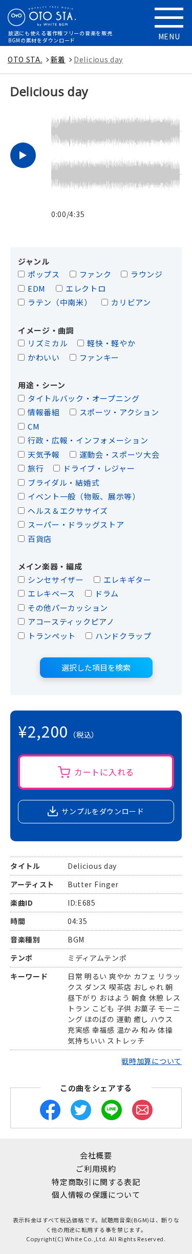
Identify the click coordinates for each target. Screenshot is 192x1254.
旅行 (36, 468)
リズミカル (48, 343)
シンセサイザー (56, 579)
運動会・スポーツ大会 (119, 454)
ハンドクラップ (123, 635)
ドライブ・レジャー (99, 468)
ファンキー (99, 357)
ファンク (95, 274)
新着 (58, 59)
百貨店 (40, 538)
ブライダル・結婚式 (63, 482)
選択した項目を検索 (96, 667)
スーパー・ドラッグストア (76, 524)
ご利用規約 (96, 1168)
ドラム (107, 593)
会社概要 (96, 1155)
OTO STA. (25, 59)
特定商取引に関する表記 (96, 1181)
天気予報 (44, 454)
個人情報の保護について (96, 1194)
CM (33, 426)
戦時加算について (151, 1061)
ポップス (44, 274)
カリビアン (131, 302)
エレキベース (51, 593)
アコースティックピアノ (71, 621)
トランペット (52, 635)
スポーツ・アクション (119, 412)
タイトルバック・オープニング (84, 398)
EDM (37, 288)
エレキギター (127, 579)
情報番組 (44, 412)
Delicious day (98, 59)
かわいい (44, 357)
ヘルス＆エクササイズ (68, 510)
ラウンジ (147, 274)
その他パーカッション (68, 607)
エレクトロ (86, 288)
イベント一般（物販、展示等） (84, 496)
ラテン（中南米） (60, 302)
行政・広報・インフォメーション (88, 440)
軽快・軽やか (111, 343)
